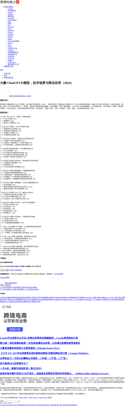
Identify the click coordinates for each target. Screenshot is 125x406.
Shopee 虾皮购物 (13, 41)
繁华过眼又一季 (13, 64)
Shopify (10, 43)
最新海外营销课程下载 (26, 297)
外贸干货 (11, 58)
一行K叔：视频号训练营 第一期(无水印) (21, 368)
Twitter (10, 46)
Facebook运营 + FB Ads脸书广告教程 (94, 299)
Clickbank (11, 18)
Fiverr (10, 28)
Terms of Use (43, 397)
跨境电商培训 (8, 77)
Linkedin (10, 34)
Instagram (11, 30)
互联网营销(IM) (13, 52)
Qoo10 (10, 37)
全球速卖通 (12, 10)
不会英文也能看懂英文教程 (43, 297)
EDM (9, 23)
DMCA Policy (33, 397)
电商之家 (12, 96)
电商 (43, 405)
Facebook (11, 27)
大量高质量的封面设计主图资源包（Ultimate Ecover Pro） (30, 348)
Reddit (10, 39)
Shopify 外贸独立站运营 (11, 301)
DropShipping (12, 20)
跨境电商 (65, 405)
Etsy (9, 25)
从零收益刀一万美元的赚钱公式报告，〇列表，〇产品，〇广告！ (34, 358)
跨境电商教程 (8, 7)
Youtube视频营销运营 (18, 299)
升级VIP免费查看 (15, 270)
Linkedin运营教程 (31, 299)
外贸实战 (11, 56)
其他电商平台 (12, 54)
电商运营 (47, 405)
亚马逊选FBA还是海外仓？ (14, 363)
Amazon (10, 9)
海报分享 (7, 285)
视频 (55, 405)
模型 (8, 277)
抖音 (36, 405)
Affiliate (10, 14)
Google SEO (12, 62)
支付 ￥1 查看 (5, 270)
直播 (51, 405)
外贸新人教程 (6, 299)
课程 (58, 405)
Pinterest (10, 36)
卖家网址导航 (8, 66)
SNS (9, 45)
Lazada (10, 32)
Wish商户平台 (12, 48)
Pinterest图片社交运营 (59, 299)
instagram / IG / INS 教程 (74, 299)
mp (5, 277)
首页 (5, 75)
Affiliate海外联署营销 (44, 299)
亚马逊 (30, 405)
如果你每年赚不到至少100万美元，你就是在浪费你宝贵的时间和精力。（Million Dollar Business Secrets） (55, 373)
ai (0, 405)
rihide (15, 405)
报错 (49, 397)
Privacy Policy (23, 397)
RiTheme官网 (58, 274)
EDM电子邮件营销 (59, 297)
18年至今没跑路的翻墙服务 (9, 297)
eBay (9, 21)
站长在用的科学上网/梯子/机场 (29, 301)
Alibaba (10, 12)
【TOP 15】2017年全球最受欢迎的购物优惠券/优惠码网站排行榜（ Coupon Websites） (45, 353)
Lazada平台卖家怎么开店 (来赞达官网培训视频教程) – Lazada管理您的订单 (39, 338)
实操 (33, 405)
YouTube (10, 50)
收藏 (2, 285)
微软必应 (11, 16)
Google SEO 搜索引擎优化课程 (95, 297)
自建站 (10, 60)
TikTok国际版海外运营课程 (75, 297)
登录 (1, 70)
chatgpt (2, 277)
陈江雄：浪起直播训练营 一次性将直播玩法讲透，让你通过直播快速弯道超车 (40, 343)
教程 (39, 405)
